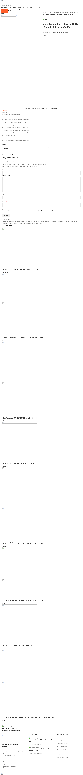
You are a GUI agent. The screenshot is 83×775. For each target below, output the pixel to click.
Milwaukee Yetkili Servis (62, 743)
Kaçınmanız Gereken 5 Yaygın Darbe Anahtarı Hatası (41, 740)
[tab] (27, 109)
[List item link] (14, 760)
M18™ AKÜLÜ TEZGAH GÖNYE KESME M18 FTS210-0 (23, 543)
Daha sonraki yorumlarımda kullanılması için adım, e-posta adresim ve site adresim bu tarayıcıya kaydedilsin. (27, 211)
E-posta (4, 202)
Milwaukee (5, 273)
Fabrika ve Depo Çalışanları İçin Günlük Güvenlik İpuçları (39, 749)
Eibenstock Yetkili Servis (62, 752)
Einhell (47, 147)
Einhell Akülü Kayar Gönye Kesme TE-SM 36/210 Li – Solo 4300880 (28, 717)
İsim (3, 195)
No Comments (38, 744)
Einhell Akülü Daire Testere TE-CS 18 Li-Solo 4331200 (23, 600)
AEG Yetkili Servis (61, 738)
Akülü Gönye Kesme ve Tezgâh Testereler (68, 12)
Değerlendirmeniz (7, 175)
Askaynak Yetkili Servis (62, 741)
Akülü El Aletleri (53, 12)
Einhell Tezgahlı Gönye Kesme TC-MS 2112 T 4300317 (23, 337)
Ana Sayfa (45, 12)
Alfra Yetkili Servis (61, 755)
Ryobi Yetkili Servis (61, 749)
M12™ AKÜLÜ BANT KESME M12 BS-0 (17, 645)
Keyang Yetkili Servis (62, 746)
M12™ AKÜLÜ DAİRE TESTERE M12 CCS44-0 (19, 417)
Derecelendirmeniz (7, 170)
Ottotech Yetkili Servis (62, 757)
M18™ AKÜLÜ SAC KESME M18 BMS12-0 (18, 463)
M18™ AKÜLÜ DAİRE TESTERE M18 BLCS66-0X (21, 269)
